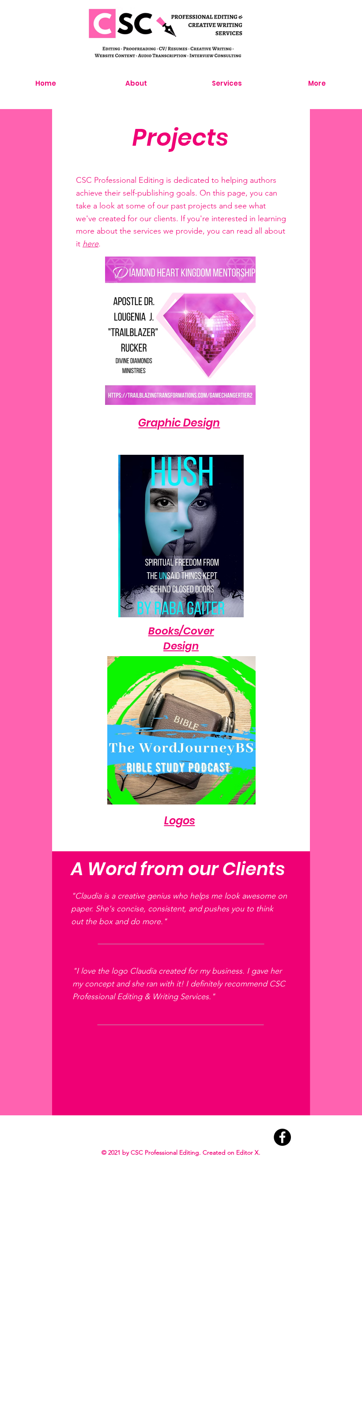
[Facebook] (282, 1137)
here (90, 244)
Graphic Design (179, 422)
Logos (179, 820)
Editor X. (248, 1152)
